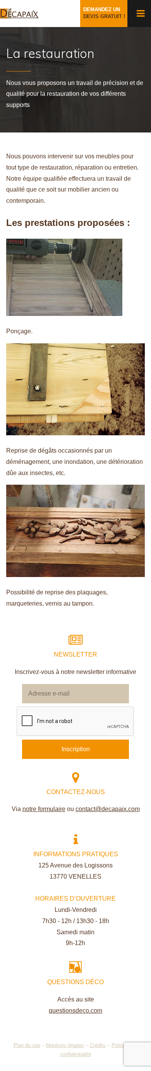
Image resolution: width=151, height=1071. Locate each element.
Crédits (98, 1045)
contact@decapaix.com (108, 809)
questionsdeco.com (75, 1010)
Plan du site (27, 1045)
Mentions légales (65, 1045)
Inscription (76, 749)
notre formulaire (43, 809)
